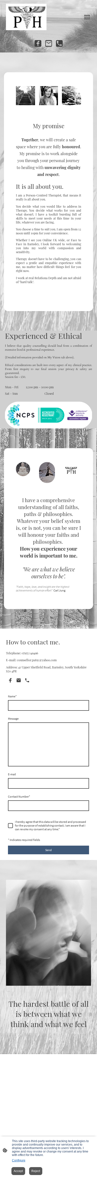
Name (12, 696)
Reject (35, 1171)
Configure (18, 1160)
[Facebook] (38, 43)
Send (48, 850)
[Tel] (59, 43)
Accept (18, 1171)
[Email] (48, 43)
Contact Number (19, 796)
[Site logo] (26, 17)
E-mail (12, 774)
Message (13, 718)
